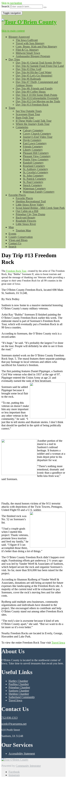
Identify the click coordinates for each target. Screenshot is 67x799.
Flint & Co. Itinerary (27, 49)
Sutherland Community (22, 697)
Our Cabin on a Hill (27, 211)
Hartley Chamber (18, 680)
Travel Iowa (58, 642)
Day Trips (14, 59)
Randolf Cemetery (33, 162)
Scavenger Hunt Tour (28, 114)
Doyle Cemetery (32, 140)
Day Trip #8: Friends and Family (34, 88)
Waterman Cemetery (34, 188)
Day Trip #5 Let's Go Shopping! (34, 75)
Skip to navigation (11, 2)
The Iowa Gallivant (27, 40)
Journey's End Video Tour (37, 136)
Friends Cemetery (33, 146)
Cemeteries (22, 127)
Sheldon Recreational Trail (31, 201)
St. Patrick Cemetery (34, 178)
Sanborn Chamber (19, 690)
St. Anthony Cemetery (35, 169)
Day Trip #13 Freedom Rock (32, 104)
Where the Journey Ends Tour (32, 123)
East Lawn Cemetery (35, 143)
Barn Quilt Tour (25, 117)
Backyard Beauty (25, 217)
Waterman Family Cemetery (38, 191)
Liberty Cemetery (33, 149)
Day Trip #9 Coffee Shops (31, 91)
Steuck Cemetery (32, 185)
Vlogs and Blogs (18, 240)
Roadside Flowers (26, 220)
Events (12, 233)
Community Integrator (28, 765)
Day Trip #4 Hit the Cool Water (33, 72)
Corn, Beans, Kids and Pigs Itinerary (36, 46)
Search (5, 6)
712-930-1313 (9, 717)
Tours (12, 107)
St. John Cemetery (33, 175)
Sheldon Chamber (19, 693)
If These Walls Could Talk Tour (33, 120)
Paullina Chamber (19, 684)
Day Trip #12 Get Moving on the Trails (38, 101)
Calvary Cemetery (33, 130)
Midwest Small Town (28, 52)
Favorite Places (17, 194)
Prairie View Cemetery (36, 159)
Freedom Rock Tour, (16, 271)
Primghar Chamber (19, 687)
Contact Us (15, 243)
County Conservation (21, 236)
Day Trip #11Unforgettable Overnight (37, 98)
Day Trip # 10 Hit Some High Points (36, 94)
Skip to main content (13, 30)
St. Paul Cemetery (33, 182)
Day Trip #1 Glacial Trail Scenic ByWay (39, 62)
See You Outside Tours (29, 111)
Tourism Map (23, 230)
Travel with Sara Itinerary (30, 43)
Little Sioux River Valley (30, 204)
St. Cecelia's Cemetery (35, 172)
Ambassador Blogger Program (33, 56)
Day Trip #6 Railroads (28, 78)
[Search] (45, 7)
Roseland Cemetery (34, 165)
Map (11, 227)
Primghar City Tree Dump (30, 214)
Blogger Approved (19, 36)
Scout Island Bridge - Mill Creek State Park (40, 207)
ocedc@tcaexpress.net (13, 723)
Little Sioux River (26, 224)
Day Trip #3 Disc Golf (28, 69)
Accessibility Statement (22, 753)
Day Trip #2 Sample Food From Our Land (40, 65)
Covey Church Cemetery (37, 133)
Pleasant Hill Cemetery (36, 153)
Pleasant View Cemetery (37, 156)
